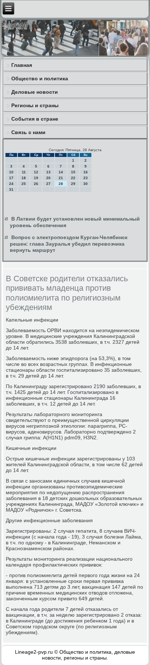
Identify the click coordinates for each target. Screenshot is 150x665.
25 (23, 184)
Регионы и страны (35, 105)
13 (48, 172)
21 (61, 178)
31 (11, 190)
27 (48, 184)
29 (73, 184)
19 (36, 178)
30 (85, 184)
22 (73, 178)
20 (48, 178)
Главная (21, 65)
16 (85, 172)
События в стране (34, 119)
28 (61, 184)
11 (24, 172)
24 (11, 184)
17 (11, 178)
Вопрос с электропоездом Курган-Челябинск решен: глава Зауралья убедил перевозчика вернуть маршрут (68, 243)
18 (23, 178)
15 (73, 172)
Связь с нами (28, 132)
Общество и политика (39, 78)
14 (61, 172)
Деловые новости (34, 92)
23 (85, 178)
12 (36, 172)
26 (36, 184)
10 (11, 172)
